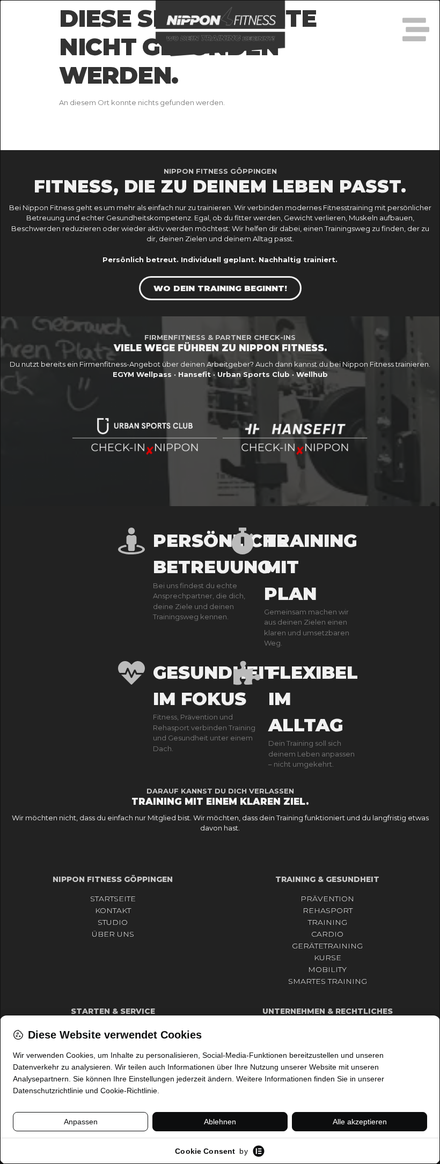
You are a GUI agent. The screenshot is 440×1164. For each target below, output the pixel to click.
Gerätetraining (327, 946)
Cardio (327, 934)
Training (327, 922)
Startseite (113, 898)
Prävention (327, 898)
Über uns (113, 934)
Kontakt (113, 910)
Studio (113, 922)
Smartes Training (327, 981)
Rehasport (328, 910)
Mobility (327, 969)
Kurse (327, 957)
